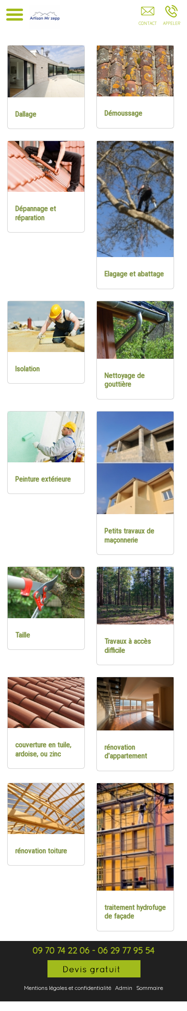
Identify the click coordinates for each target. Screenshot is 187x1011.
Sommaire (149, 987)
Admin (123, 987)
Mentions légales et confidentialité (67, 987)
